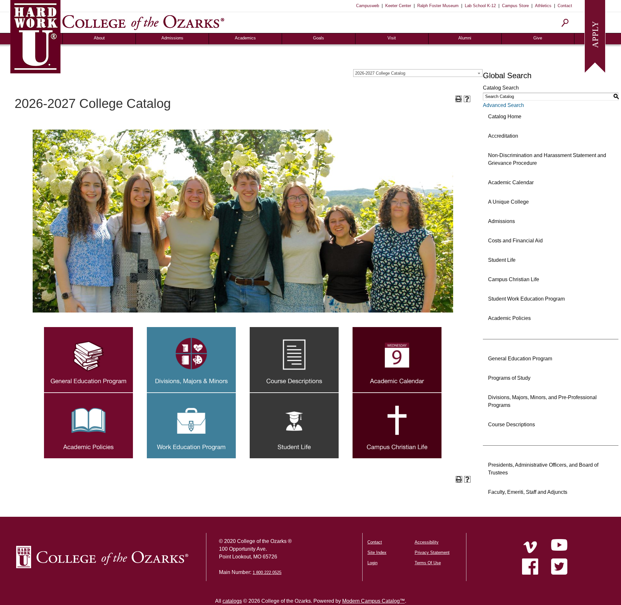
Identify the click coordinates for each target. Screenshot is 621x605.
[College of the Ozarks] (143, 22)
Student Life (502, 260)
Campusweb (367, 5)
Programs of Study (509, 378)
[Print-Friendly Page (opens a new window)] (458, 99)
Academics (245, 38)
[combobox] (418, 73)
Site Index (377, 552)
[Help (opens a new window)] (467, 99)
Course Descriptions (511, 424)
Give (537, 38)
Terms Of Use (428, 562)
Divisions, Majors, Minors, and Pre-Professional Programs (542, 401)
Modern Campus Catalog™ (373, 601)
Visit (391, 38)
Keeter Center (398, 5)
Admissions (172, 38)
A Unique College (508, 202)
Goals (318, 38)
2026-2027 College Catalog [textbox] (380, 73)
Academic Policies (509, 318)
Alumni (464, 38)
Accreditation (503, 136)
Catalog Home (504, 116)
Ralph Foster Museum (438, 5)
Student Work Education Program (526, 299)
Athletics (543, 5)
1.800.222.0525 (267, 572)
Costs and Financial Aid (515, 240)
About (99, 38)
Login (372, 562)
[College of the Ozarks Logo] (102, 557)
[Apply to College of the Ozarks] (594, 35)
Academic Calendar (511, 182)
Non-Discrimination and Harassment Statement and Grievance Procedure (547, 159)
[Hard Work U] (35, 35)
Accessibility (427, 542)
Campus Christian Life (513, 279)
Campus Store (515, 5)
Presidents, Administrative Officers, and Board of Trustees (543, 468)
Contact (565, 5)
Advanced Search (503, 105)
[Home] (530, 547)
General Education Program (520, 358)
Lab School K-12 (480, 5)
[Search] (565, 23)
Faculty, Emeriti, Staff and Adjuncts (527, 492)
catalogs (232, 601)
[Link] (88, 359)
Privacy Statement (432, 552)
